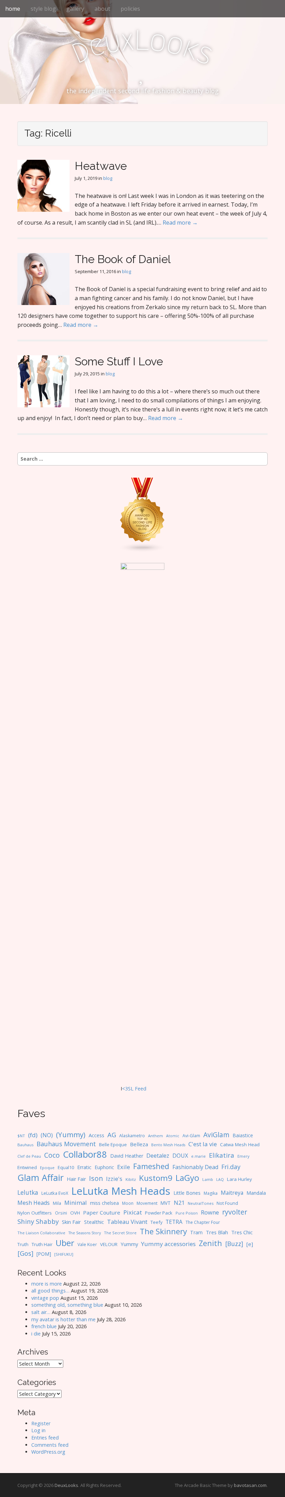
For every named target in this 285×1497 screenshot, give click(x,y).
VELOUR (108, 1244)
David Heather (126, 1155)
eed (142, 1088)
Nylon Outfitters (34, 1213)
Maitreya (232, 1192)
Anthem (155, 1135)
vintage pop (45, 1298)
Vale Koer (87, 1244)
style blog (43, 8)
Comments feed (49, 1445)
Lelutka (27, 1192)
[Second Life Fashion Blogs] (142, 514)
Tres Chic (242, 1232)
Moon (127, 1203)
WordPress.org (48, 1451)
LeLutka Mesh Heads (120, 1191)
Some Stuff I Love (119, 361)
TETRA (173, 1222)
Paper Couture (101, 1212)
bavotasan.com (250, 1485)
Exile (123, 1167)
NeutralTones (200, 1203)
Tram (196, 1232)
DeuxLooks (66, 1485)
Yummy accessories (168, 1244)
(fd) (33, 1135)
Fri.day (231, 1167)
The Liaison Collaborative (41, 1232)
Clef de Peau (29, 1156)
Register (40, 1423)
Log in (38, 1430)
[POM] (43, 1254)
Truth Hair (42, 1244)
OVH (75, 1213)
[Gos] (25, 1253)
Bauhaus (25, 1144)
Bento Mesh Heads (168, 1144)
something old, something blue (67, 1305)
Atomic (172, 1135)
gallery (75, 8)
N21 (179, 1203)
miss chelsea (104, 1203)
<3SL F (130, 1088)
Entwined (27, 1167)
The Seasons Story (84, 1232)
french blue (44, 1326)
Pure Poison (187, 1213)
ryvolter (234, 1212)
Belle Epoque (113, 1144)
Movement (147, 1203)
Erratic (84, 1167)
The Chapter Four (203, 1222)
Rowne (210, 1212)
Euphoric (104, 1167)
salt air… (40, 1312)
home (12, 8)
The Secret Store (120, 1232)
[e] (249, 1244)
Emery (243, 1156)
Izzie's (114, 1179)
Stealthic (94, 1221)
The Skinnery (163, 1231)
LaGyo (187, 1177)
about (102, 8)
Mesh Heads (33, 1203)
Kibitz (130, 1179)
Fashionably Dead (195, 1167)
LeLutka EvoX (54, 1193)
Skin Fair (71, 1221)
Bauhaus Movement (66, 1144)
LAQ (220, 1179)
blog (107, 178)
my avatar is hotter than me (63, 1319)
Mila (57, 1203)
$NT (21, 1135)
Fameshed (151, 1166)
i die (36, 1333)
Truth (22, 1244)
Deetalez (157, 1155)
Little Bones (187, 1193)
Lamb (207, 1179)
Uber (65, 1242)
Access (96, 1135)
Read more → (180, 222)
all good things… (50, 1290)
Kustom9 (155, 1178)
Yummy (129, 1244)
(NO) (47, 1135)
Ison (96, 1178)
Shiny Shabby (38, 1221)
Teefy (156, 1222)
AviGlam (216, 1134)
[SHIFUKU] (63, 1254)
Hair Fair (76, 1179)
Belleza (139, 1144)
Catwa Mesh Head (240, 1144)
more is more (46, 1283)
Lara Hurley (239, 1179)
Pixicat (132, 1212)
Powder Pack (158, 1213)
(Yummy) (71, 1134)
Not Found (227, 1203)
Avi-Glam (191, 1136)
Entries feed (45, 1437)
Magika (211, 1193)
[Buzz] (234, 1243)
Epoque (47, 1167)
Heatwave (101, 165)
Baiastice (243, 1135)
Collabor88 (85, 1154)
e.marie (198, 1156)
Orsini (61, 1213)
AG (111, 1134)
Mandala (256, 1193)
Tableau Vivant (127, 1222)
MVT (166, 1203)
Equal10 (66, 1167)
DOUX (180, 1155)
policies (130, 8)
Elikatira (221, 1155)
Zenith (210, 1243)
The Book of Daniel (123, 259)
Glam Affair (40, 1177)
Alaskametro (132, 1136)
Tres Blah (217, 1232)
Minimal (75, 1203)
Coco (52, 1155)
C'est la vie (202, 1144)
